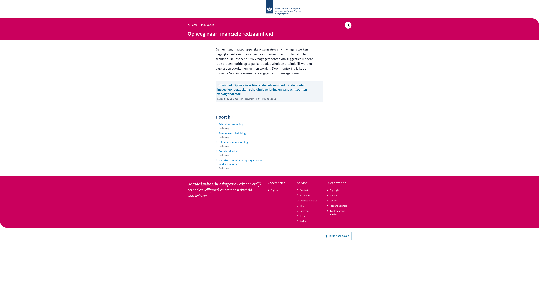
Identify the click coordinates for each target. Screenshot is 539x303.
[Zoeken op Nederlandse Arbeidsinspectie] (348, 25)
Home (193, 25)
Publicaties (207, 25)
